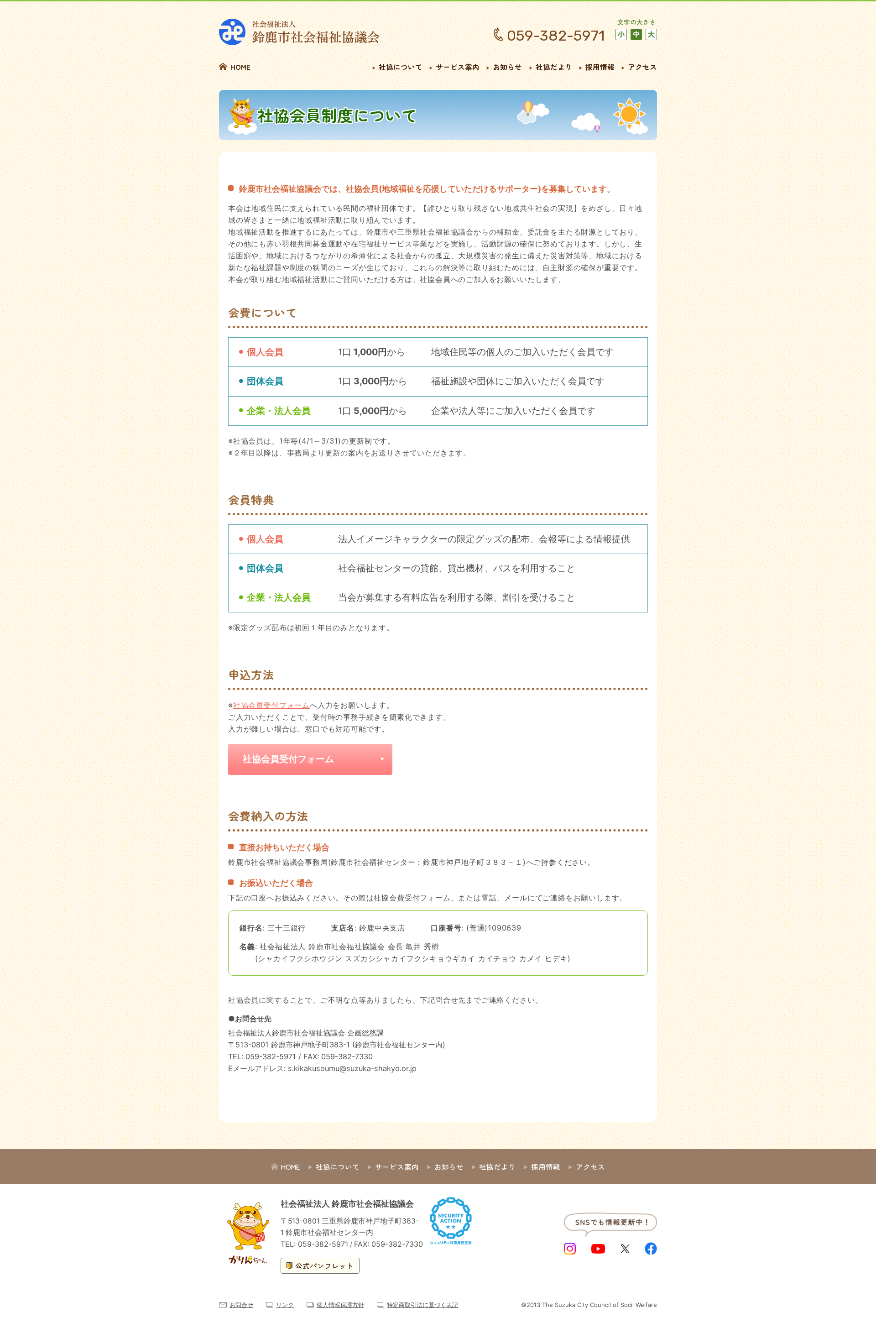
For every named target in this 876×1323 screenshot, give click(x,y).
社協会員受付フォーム (271, 705)
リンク (285, 1304)
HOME (240, 67)
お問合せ (241, 1304)
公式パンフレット (324, 1265)
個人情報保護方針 (340, 1304)
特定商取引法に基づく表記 (422, 1304)
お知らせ (507, 67)
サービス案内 (458, 67)
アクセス (642, 67)
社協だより (554, 67)
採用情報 (600, 67)
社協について (400, 67)
